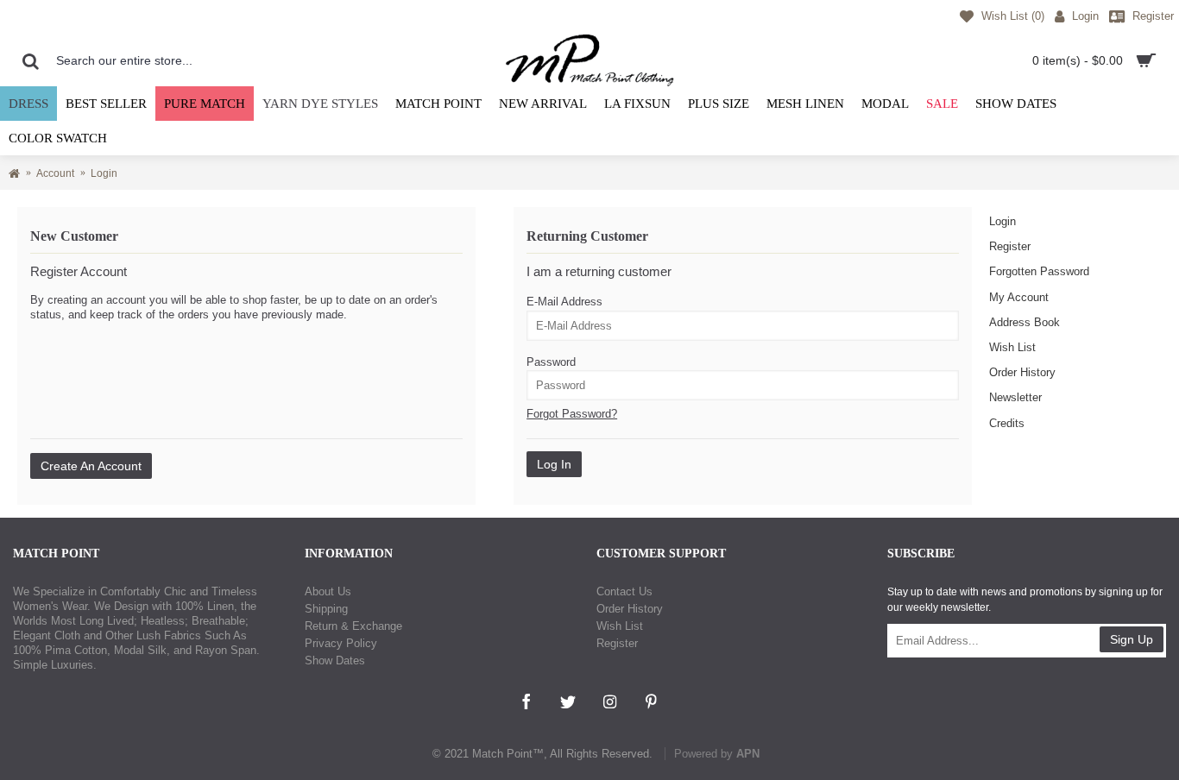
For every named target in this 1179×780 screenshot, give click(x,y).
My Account (1019, 297)
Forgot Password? (571, 413)
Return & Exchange (353, 626)
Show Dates (335, 660)
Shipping (326, 608)
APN (748, 753)
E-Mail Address (564, 301)
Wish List (1012, 347)
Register (1010, 246)
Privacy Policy (341, 643)
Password (551, 361)
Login (1002, 221)
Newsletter (1015, 397)
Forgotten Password (1039, 271)
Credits (1007, 423)
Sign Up (1131, 639)
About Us (328, 591)
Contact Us (624, 591)
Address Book (1024, 322)
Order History (1022, 372)
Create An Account (91, 466)
